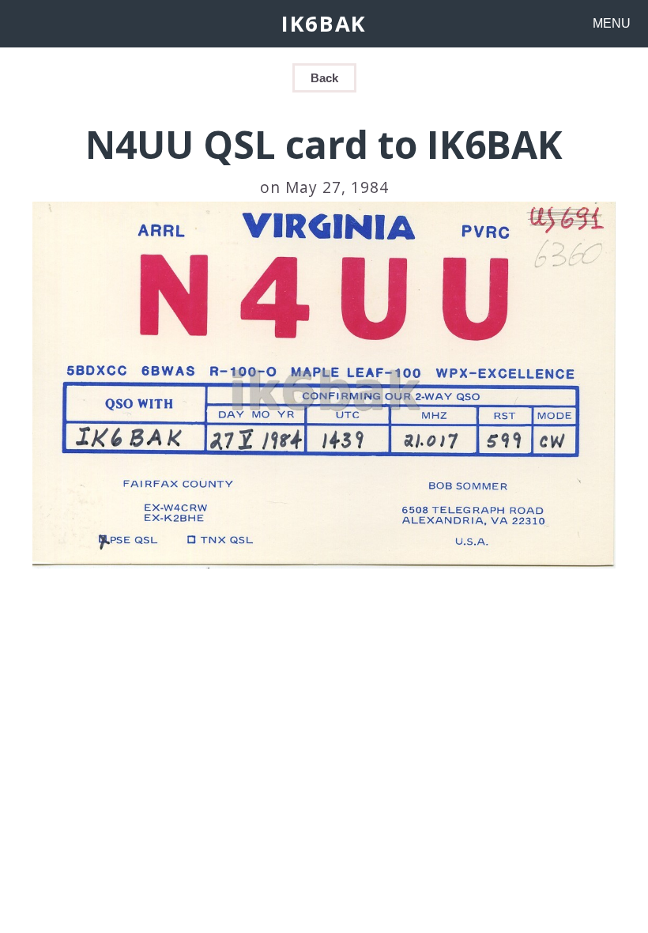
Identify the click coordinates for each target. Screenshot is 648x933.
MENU (612, 23)
